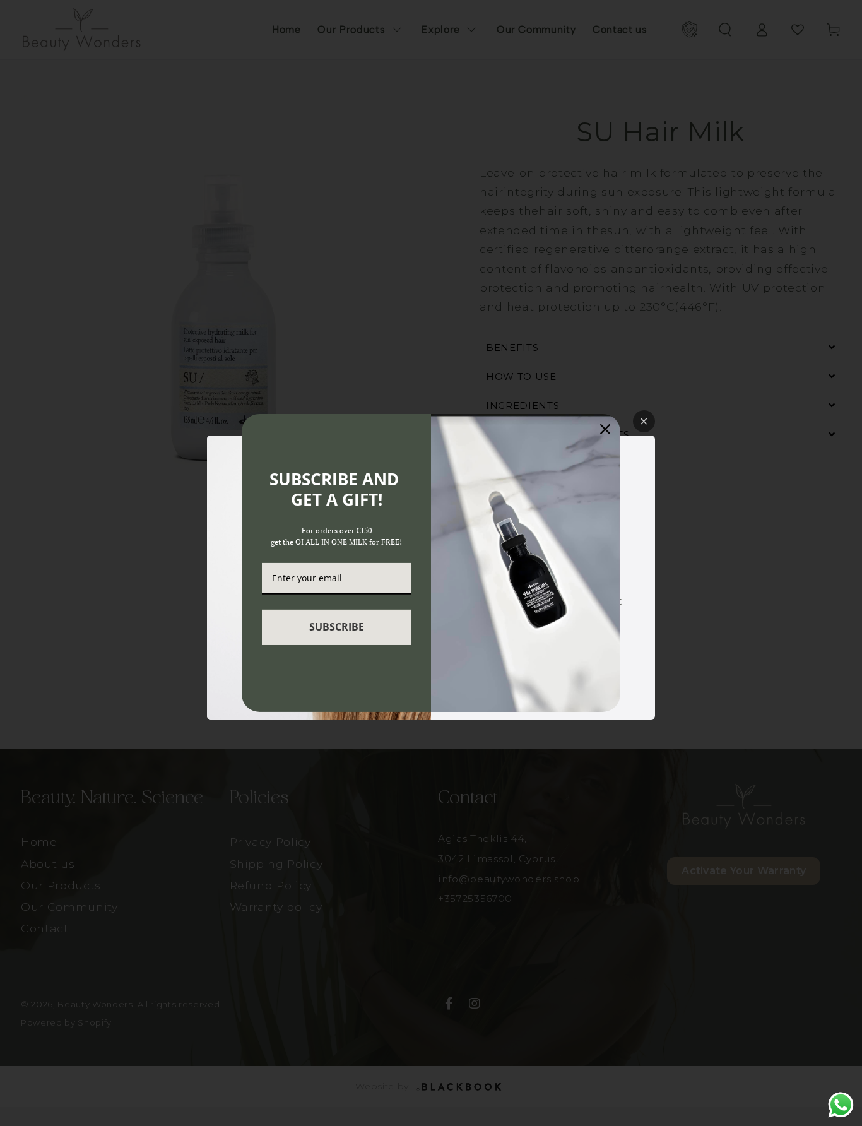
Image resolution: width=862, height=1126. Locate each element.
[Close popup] (644, 421)
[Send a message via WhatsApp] (841, 1105)
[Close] (605, 429)
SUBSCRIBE (336, 627)
